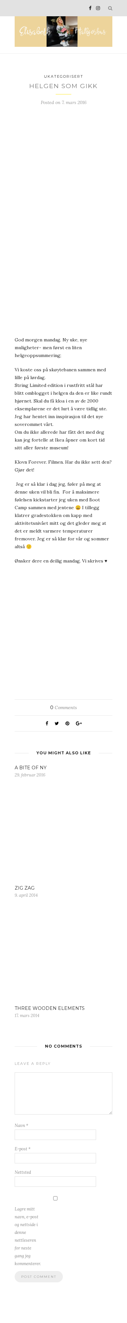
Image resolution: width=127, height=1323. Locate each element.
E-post (23, 1149)
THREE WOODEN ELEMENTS (50, 1008)
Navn (21, 1125)
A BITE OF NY (31, 768)
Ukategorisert (63, 76)
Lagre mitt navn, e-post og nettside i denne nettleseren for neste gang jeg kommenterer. (28, 1236)
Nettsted (23, 1172)
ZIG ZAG (25, 888)
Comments (63, 707)
